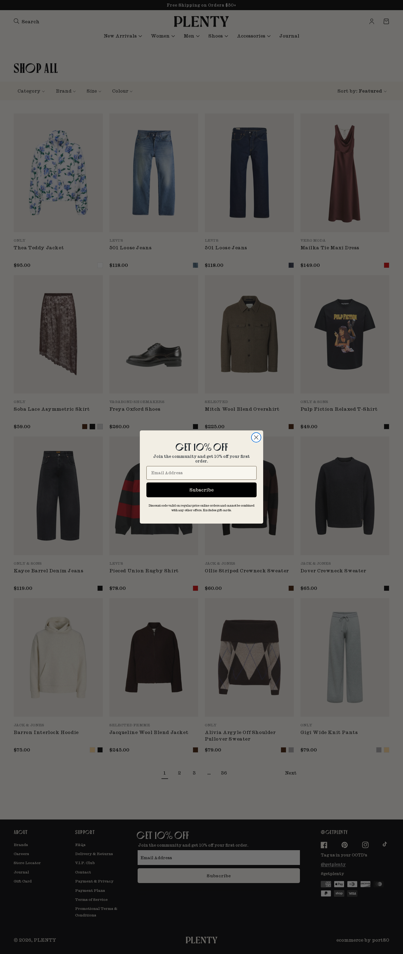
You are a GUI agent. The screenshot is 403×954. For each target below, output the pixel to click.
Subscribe (201, 489)
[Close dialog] (256, 437)
